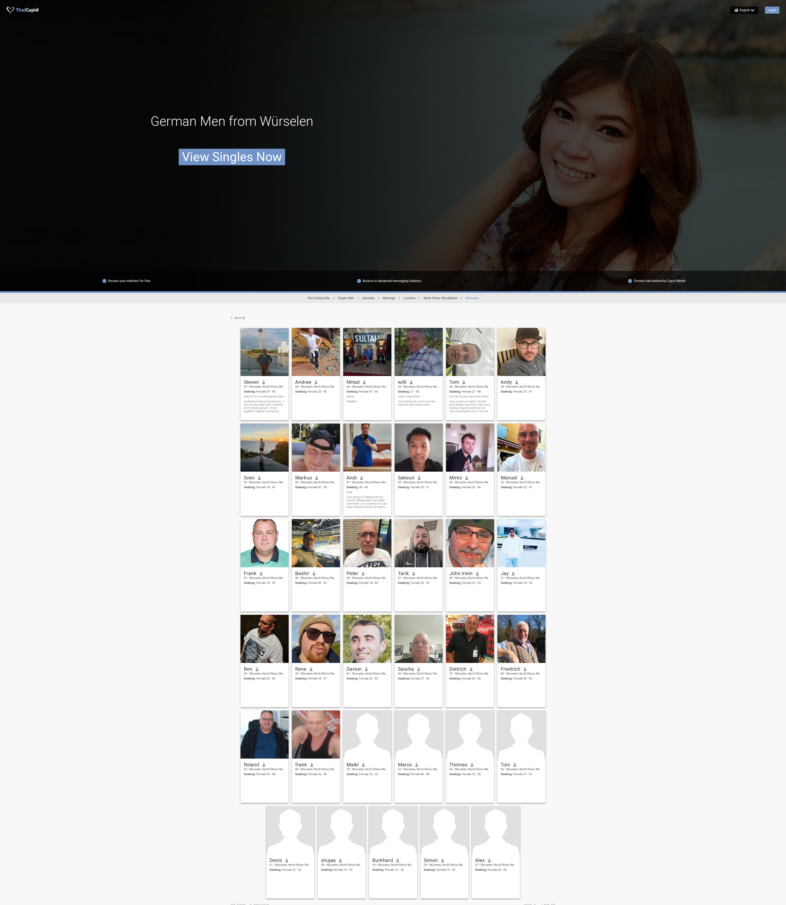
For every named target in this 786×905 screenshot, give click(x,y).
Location (409, 298)
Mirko (455, 478)
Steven (251, 382)
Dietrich (457, 669)
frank (301, 765)
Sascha (406, 669)
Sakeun (406, 478)
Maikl (353, 765)
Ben (248, 669)
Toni (505, 765)
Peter (352, 573)
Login (772, 10)
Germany (368, 298)
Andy (506, 382)
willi (402, 382)
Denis (276, 860)
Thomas (458, 765)
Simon (431, 860)
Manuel (509, 478)
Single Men (346, 298)
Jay (504, 573)
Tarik (403, 573)
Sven (249, 478)
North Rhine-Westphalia (440, 298)
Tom (454, 382)
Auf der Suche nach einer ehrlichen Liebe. (470, 396)
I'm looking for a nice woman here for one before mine (416, 403)
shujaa (328, 860)
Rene (300, 669)
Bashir (302, 573)
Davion (354, 669)
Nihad (353, 382)
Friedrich (510, 669)
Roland (251, 765)
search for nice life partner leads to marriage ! (264, 396)
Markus (303, 478)
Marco (405, 765)
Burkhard (382, 860)
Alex (480, 860)
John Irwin (461, 573)
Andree (303, 382)
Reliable (351, 401)
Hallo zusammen (409, 396)
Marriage (389, 298)
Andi (352, 478)
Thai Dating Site (318, 298)
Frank (250, 573)
